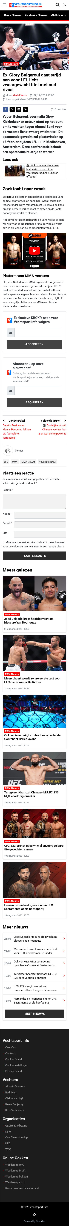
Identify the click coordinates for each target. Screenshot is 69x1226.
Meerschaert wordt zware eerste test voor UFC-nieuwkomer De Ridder (32, 680)
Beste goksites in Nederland (22, 1188)
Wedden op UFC (14, 1164)
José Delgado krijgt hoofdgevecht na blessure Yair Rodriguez (28, 620)
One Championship (16, 1137)
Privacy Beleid (13, 1071)
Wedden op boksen (16, 1176)
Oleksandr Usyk (14, 1098)
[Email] (18, 109)
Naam (7, 513)
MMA (14, 462)
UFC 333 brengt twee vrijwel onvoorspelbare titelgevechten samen (36, 988)
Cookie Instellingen (16, 1065)
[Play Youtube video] (34, 251)
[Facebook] (5, 109)
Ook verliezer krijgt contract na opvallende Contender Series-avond (32, 737)
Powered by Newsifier (34, 1221)
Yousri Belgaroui (47, 462)
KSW (8, 1131)
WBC (8, 1149)
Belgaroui (8, 196)
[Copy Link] (25, 109)
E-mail (7, 523)
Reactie (8, 489)
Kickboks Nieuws (36, 15)
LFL (6, 462)
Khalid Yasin (20, 95)
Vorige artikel (16, 420)
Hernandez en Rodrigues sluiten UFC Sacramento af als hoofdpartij (28, 907)
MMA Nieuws (11, 63)
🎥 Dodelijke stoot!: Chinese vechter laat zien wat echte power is (52, 429)
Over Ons (10, 1047)
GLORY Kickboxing (16, 1125)
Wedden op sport (15, 1182)
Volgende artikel (51, 420)
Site (5, 533)
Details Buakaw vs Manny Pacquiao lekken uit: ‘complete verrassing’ (17, 431)
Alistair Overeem (15, 1086)
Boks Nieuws (13, 15)
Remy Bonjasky (14, 1104)
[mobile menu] (4, 5)
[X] (12, 109)
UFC (7, 1143)
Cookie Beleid (13, 1059)
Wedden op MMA (15, 1170)
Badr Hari (10, 1092)
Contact (10, 1053)
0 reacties (60, 109)
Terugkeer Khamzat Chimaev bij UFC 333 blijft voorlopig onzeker (31, 794)
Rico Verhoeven (14, 1110)
